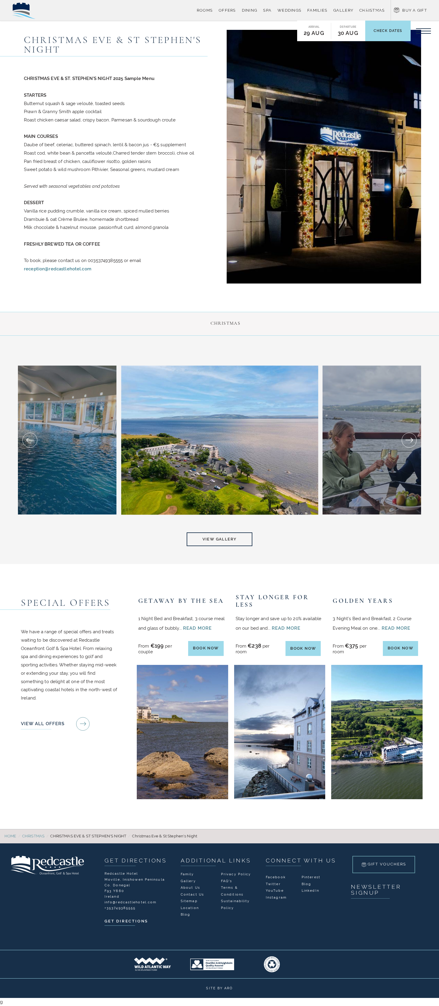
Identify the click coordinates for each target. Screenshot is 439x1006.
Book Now (206, 647)
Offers (227, 10)
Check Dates (388, 31)
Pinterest (311, 876)
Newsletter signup (376, 889)
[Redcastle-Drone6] (219, 440)
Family (187, 873)
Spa (267, 10)
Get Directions (136, 860)
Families (317, 10)
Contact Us (192, 894)
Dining (249, 10)
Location (190, 907)
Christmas (372, 10)
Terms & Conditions (232, 890)
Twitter (273, 883)
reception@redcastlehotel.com (57, 268)
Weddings (289, 10)
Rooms (205, 10)
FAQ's (226, 880)
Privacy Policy (236, 873)
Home (10, 835)
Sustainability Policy (235, 904)
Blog (185, 914)
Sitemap (189, 900)
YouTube (275, 890)
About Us (190, 887)
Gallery (343, 10)
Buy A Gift (414, 10)
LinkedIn (310, 890)
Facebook (276, 876)
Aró (228, 987)
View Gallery (219, 539)
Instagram (276, 897)
